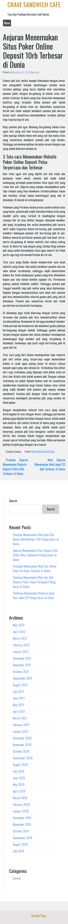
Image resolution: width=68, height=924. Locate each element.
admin (36, 72)
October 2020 (21, 751)
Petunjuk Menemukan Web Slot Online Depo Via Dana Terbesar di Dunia (34, 568)
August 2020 (20, 764)
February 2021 (21, 725)
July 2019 (18, 851)
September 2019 (22, 838)
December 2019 (22, 818)
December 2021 (22, 658)
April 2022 (19, 631)
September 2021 (22, 678)
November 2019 (22, 824)
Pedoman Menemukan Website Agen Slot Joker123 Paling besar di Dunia (33, 595)
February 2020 (21, 804)
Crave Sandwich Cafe (34, 4)
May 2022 (18, 625)
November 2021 (22, 665)
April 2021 (19, 711)
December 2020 (22, 738)
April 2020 (19, 791)
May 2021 (18, 705)
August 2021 (20, 685)
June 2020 (19, 778)
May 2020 (19, 784)
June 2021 (19, 698)
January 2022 (21, 651)
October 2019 (21, 831)
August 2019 (20, 844)
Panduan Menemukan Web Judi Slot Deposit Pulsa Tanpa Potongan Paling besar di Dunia (34, 582)
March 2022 (20, 638)
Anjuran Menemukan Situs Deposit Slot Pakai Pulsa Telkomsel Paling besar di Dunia (35, 555)
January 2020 (21, 811)
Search (13, 500)
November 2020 (22, 744)
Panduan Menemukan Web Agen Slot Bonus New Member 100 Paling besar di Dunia (36, 539)
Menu (7, 23)
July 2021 (18, 691)
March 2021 (20, 718)
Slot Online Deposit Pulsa (43, 451)
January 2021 (20, 731)
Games (18, 451)
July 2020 (18, 771)
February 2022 (21, 645)
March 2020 (20, 798)
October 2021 (21, 671)
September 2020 (23, 758)
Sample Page (38, 915)
